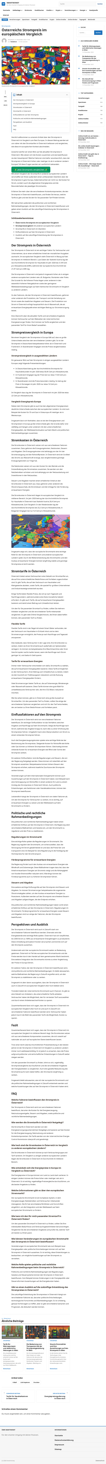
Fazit (14, 126)
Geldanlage (17, 10)
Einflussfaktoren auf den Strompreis (26, 115)
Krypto (58, 10)
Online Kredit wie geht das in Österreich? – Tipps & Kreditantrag (88, 156)
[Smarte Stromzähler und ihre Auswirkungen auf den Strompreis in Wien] (59, 1332)
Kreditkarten (39, 10)
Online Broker (72, 19)
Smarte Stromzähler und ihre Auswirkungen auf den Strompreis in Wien (59, 1347)
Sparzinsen (26, 19)
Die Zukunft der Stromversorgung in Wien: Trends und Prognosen (91, 81)
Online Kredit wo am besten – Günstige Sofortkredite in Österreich (88, 138)
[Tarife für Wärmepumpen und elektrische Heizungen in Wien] (12, 1332)
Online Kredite (61, 19)
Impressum (59, 1445)
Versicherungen (70, 10)
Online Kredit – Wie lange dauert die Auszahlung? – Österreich (89, 165)
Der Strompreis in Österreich (23, 100)
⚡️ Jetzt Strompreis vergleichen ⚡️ (30, 169)
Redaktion (14, 42)
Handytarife (93, 10)
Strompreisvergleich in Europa (24, 104)
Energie (82, 10)
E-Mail (15, 1382)
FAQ (14, 129)
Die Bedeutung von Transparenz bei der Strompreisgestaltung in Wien (35, 1347)
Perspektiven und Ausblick (22, 122)
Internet (6, 15)
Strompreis (6, 26)
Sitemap (58, 1449)
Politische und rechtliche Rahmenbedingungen (29, 118)
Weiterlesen (7, 1369)
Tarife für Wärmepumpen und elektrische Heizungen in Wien (10, 1347)
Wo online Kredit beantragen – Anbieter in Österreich (89, 147)
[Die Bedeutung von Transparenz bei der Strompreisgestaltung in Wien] (35, 1332)
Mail (5, 96)
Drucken (36, 1382)
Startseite (6, 10)
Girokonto (28, 10)
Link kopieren (25, 1382)
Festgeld (34, 19)
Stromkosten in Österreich (22, 107)
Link (5, 101)
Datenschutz (100, 1461)
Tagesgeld (82, 19)
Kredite (49, 10)
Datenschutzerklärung (64, 1440)
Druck (5, 105)
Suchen (100, 4)
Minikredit (91, 19)
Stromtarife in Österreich (22, 111)
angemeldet (14, 1414)
